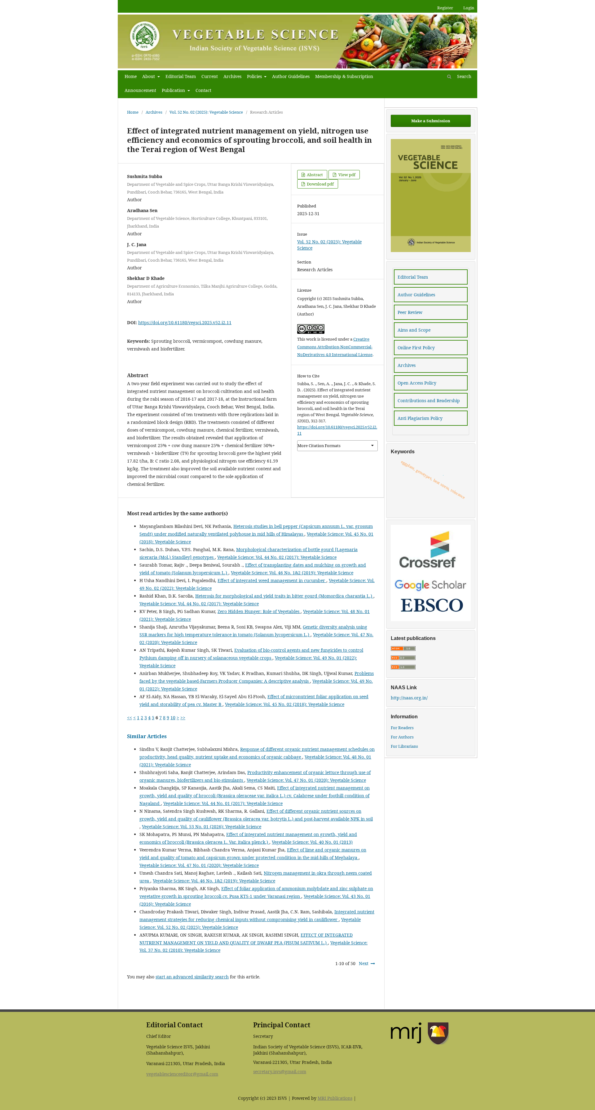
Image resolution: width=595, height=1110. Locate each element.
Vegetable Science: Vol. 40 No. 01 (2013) (312, 842)
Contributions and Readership (429, 400)
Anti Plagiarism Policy (420, 418)
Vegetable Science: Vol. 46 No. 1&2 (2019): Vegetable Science (292, 573)
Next (363, 963)
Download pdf (320, 184)
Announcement (140, 90)
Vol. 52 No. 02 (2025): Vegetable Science (206, 112)
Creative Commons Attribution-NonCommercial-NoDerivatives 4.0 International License (334, 346)
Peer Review (410, 312)
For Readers (402, 727)
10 (172, 717)
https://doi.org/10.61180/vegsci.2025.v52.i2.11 (184, 322)
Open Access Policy (417, 383)
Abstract (314, 174)
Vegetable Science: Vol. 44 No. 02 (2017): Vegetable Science (277, 557)
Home (131, 76)
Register (445, 8)
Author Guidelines (291, 76)
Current (209, 76)
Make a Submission (430, 121)
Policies (255, 76)
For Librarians (404, 746)
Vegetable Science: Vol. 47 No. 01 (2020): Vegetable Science (306, 780)
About (149, 76)
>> (182, 717)
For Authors (402, 737)
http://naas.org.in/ (409, 698)
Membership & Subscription (344, 76)
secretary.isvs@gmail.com (279, 1071)
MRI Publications (335, 1098)
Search (463, 76)
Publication (174, 90)
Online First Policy (416, 347)
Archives (232, 76)
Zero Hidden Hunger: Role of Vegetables (259, 611)
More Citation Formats (319, 445)
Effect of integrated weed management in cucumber (272, 580)
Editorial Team (180, 76)
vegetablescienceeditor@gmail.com (182, 1074)
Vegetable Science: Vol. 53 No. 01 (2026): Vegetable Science (201, 826)
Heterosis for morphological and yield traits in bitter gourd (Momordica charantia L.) (284, 596)
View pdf (346, 174)
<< (129, 717)
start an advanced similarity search (192, 977)
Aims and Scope (414, 330)
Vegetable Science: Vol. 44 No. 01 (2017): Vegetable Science (223, 803)
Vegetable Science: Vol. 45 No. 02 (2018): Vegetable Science (284, 704)
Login (468, 8)
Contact (203, 90)
